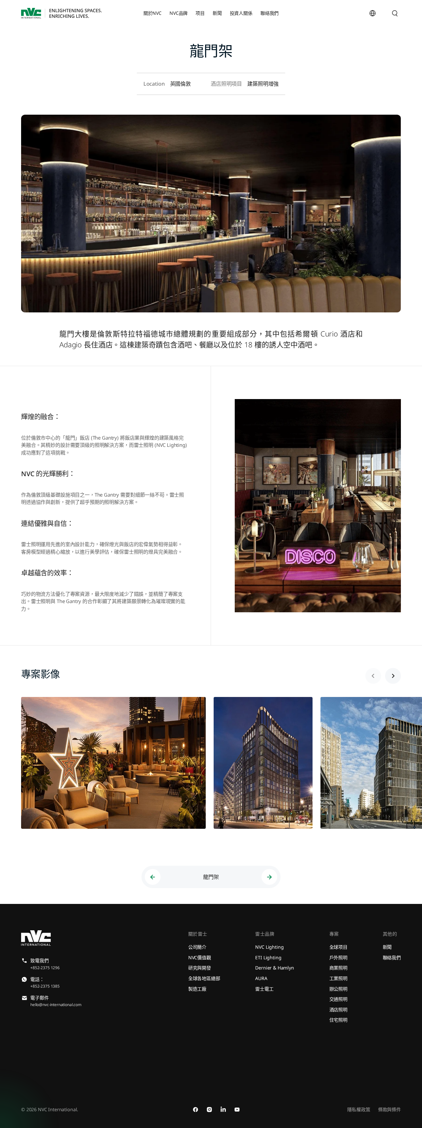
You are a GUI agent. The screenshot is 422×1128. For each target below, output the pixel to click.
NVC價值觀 (199, 957)
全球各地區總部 (204, 978)
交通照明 (338, 999)
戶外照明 (338, 957)
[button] (393, 676)
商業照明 (338, 968)
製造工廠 (197, 989)
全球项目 (338, 947)
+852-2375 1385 (45, 986)
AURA (261, 978)
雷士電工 (264, 989)
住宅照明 (338, 1020)
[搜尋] (395, 13)
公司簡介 (197, 947)
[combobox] (388, 13)
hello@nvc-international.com (55, 1004)
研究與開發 (199, 968)
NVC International (57, 1109)
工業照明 (338, 978)
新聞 (387, 947)
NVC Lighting (269, 947)
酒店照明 (338, 1009)
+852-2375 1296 (45, 967)
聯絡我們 (392, 957)
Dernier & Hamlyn (274, 968)
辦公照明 (338, 989)
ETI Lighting (268, 957)
